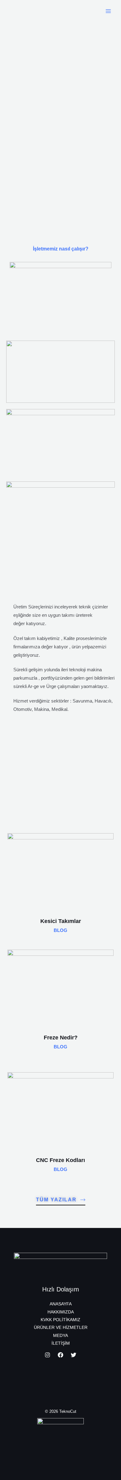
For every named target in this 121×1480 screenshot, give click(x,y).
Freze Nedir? (61, 1037)
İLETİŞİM (61, 1343)
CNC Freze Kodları (60, 1160)
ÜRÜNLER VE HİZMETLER (60, 1327)
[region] (60, 124)
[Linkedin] (73, 1355)
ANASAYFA (61, 1304)
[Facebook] (60, 1355)
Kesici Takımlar (60, 921)
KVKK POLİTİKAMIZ (60, 1319)
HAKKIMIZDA (60, 1312)
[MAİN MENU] (108, 11)
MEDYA (60, 1335)
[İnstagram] (47, 1355)
